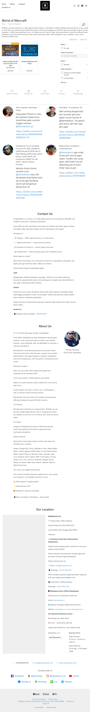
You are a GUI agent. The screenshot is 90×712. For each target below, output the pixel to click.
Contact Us (70, 701)
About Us (46, 703)
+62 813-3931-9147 (64, 570)
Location (21, 4)
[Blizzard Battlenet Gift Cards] (29, 50)
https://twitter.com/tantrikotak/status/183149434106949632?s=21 (29, 134)
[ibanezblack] (45, 5)
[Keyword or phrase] (62, 56)
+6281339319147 (41, 314)
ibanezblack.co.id (61, 609)
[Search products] (84, 24)
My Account (28, 94)
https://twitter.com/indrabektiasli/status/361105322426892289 (72, 134)
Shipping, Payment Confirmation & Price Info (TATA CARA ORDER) (41, 701)
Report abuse (51, 707)
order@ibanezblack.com (63, 566)
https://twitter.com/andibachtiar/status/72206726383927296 (29, 194)
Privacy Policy (53, 699)
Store (4, 4)
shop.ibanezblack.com (75, 609)
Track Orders (45, 94)
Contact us (6, 7)
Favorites (61, 94)
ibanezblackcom (59, 600)
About (12, 4)
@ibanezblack (23, 126)
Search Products (12, 94)
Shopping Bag (78, 94)
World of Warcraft (14, 24)
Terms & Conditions (39, 699)
